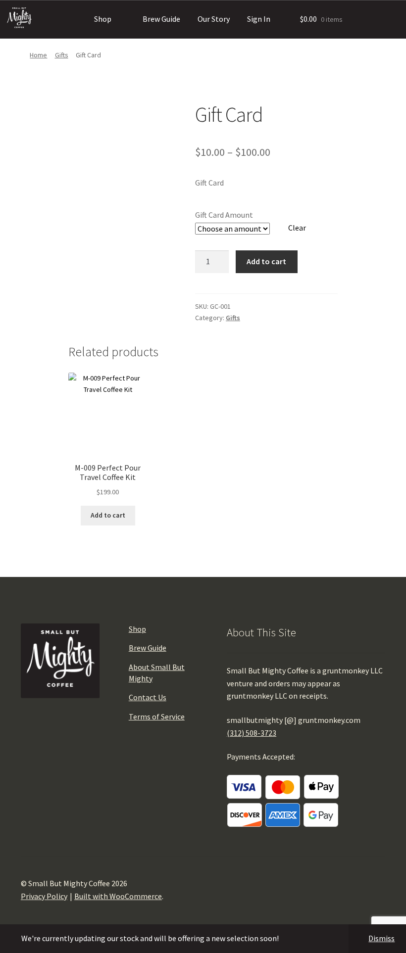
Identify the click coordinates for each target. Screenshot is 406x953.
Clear (297, 228)
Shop (102, 19)
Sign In (258, 19)
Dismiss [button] (381, 938)
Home (38, 54)
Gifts (61, 54)
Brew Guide (161, 19)
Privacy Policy (44, 896)
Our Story (214, 19)
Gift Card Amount (224, 215)
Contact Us (147, 697)
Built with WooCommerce (118, 896)
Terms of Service (157, 716)
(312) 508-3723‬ (251, 733)
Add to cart (266, 261)
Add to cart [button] (108, 515)
